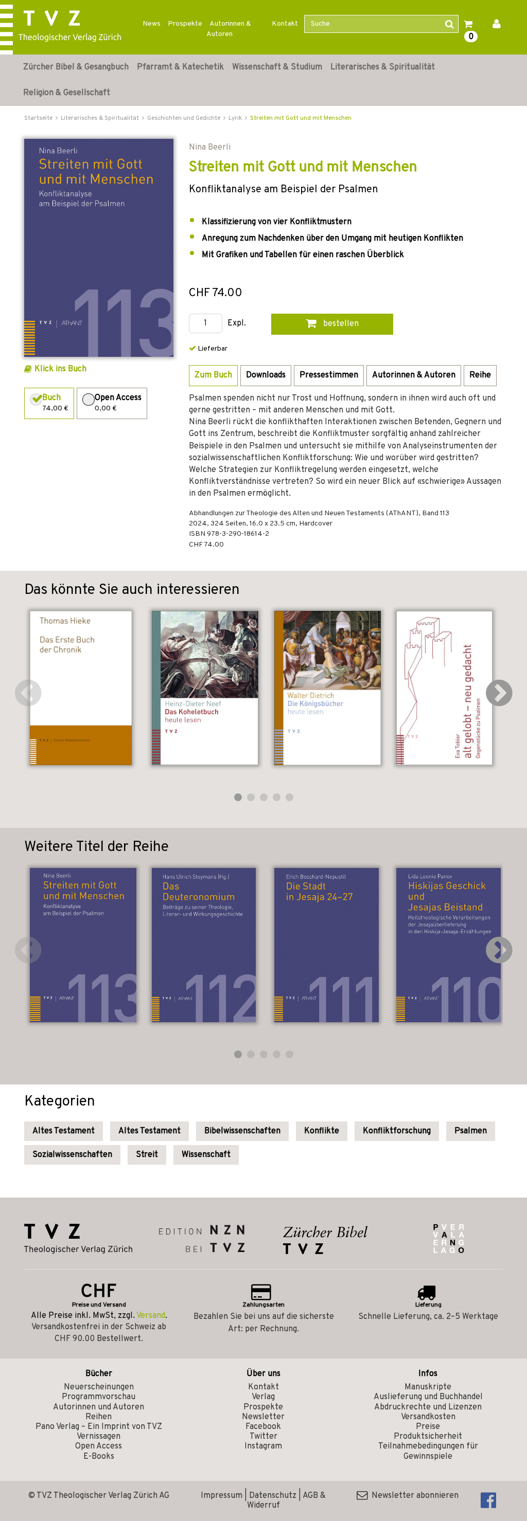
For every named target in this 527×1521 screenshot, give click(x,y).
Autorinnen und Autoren (98, 1407)
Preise (428, 1427)
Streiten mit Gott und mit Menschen (301, 118)
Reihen (98, 1417)
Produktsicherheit (428, 1437)
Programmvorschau (98, 1397)
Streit (147, 1155)
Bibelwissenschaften (242, 1131)
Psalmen (470, 1131)
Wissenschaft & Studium (277, 67)
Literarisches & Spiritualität (382, 67)
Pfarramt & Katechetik (180, 67)
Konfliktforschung (397, 1131)
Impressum (221, 1496)
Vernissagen (98, 1437)
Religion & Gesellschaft (66, 93)
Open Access (98, 1446)
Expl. (236, 324)
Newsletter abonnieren (413, 1496)
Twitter (263, 1437)
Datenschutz (272, 1496)
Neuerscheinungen (99, 1387)
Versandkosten (428, 1417)
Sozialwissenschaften (72, 1155)
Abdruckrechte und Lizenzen (428, 1407)
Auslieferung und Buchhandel (428, 1397)
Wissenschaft (206, 1155)
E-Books (98, 1457)
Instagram (263, 1446)
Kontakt (285, 24)
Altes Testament (63, 1131)
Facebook (263, 1427)
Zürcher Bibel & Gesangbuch (76, 67)
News (152, 24)
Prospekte (185, 24)
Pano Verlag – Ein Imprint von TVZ (99, 1427)
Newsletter (263, 1417)
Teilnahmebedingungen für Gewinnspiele (428, 1451)
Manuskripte (428, 1387)
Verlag (263, 1397)
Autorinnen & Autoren (228, 29)
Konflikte (321, 1131)
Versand (150, 1316)
